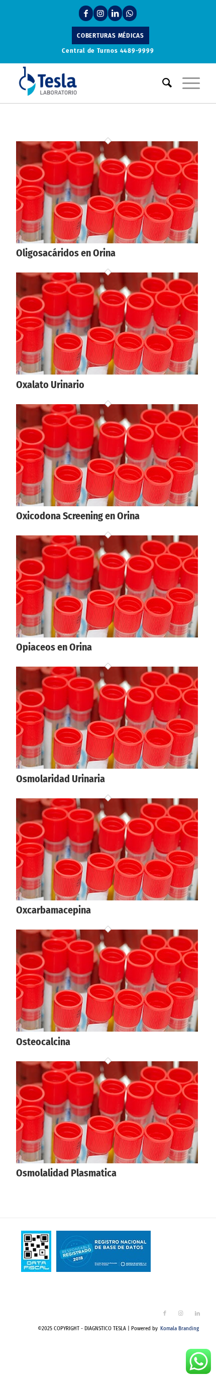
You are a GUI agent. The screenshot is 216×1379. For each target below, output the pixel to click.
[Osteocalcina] (107, 1029)
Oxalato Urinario (50, 385)
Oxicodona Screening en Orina (78, 516)
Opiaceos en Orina (54, 647)
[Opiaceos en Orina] (107, 634)
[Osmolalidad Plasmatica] (107, 1160)
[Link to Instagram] (100, 13)
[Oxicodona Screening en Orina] (107, 503)
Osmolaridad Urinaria (60, 779)
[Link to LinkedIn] (115, 13)
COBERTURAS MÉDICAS (110, 35)
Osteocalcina (43, 1042)
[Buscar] (162, 83)
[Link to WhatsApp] (130, 13)
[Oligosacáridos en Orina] (107, 240)
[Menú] (186, 83)
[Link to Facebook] (86, 13)
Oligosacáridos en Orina (66, 253)
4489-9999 (137, 50)
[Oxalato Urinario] (107, 372)
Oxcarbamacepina (53, 910)
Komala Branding (179, 1328)
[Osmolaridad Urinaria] (107, 766)
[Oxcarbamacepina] (107, 897)
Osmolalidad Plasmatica (66, 1173)
